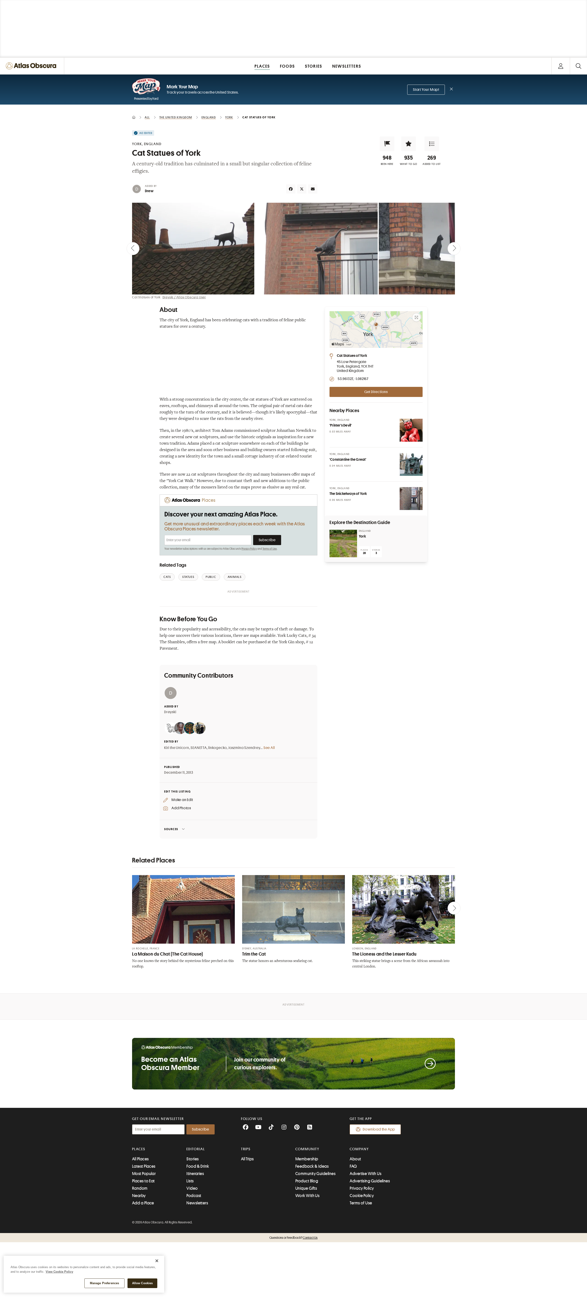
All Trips (247, 1159)
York (362, 536)
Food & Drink (197, 1166)
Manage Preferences (104, 1283)
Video (192, 1188)
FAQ (353, 1166)
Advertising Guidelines (370, 1181)
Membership (306, 1159)
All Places (140, 1159)
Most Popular (144, 1173)
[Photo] (411, 430)
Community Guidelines (315, 1173)
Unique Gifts (306, 1188)
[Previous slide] (133, 248)
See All (269, 748)
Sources (171, 829)
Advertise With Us (365, 1173)
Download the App (379, 1129)
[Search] (578, 66)
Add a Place (143, 1203)
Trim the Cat (254, 954)
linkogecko (217, 748)
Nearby (139, 1195)
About (355, 1159)
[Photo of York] (343, 543)
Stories (192, 1159)
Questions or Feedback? (293, 1237)
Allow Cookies (142, 1283)
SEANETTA (199, 748)
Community (307, 1149)
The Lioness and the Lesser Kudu (384, 954)
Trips (246, 1149)
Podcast (193, 1195)
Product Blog (306, 1181)
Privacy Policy (249, 548)
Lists (190, 1181)
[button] (387, 143)
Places (138, 1149)
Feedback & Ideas (312, 1166)
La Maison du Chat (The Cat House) (167, 954)
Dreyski (170, 712)
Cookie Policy (362, 1195)
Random (140, 1188)
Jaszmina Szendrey (244, 748)
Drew (149, 191)
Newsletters (197, 1203)
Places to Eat (143, 1181)
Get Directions (376, 392)
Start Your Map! (426, 89)
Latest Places (143, 1166)
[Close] (157, 1261)
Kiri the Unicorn (176, 748)
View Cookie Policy (59, 1271)
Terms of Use (270, 548)
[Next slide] (454, 248)
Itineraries (195, 1173)
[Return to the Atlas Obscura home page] (32, 66)
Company (359, 1149)
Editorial (195, 1149)
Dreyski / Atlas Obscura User (184, 297)
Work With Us (307, 1195)
